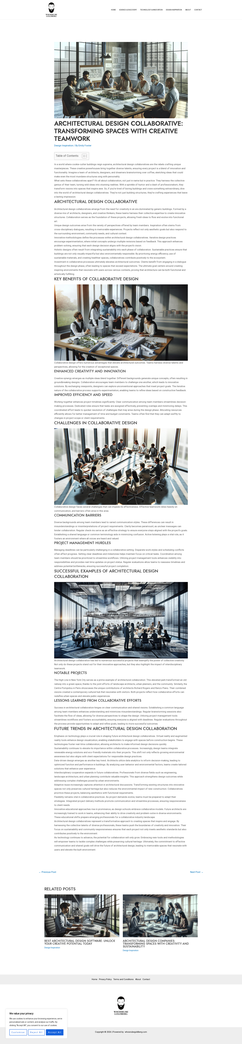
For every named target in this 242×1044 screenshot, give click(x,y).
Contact (198, 10)
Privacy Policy (105, 979)
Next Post (196, 872)
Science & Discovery (128, 10)
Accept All (54, 1032)
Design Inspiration (174, 10)
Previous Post (47, 872)
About (188, 10)
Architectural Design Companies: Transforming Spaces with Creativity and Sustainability (156, 944)
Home (113, 10)
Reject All (36, 1032)
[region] (36, 1023)
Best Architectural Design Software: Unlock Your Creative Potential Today (79, 942)
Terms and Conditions (123, 979)
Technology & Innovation (151, 10)
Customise (18, 1032)
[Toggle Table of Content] (83, 156)
